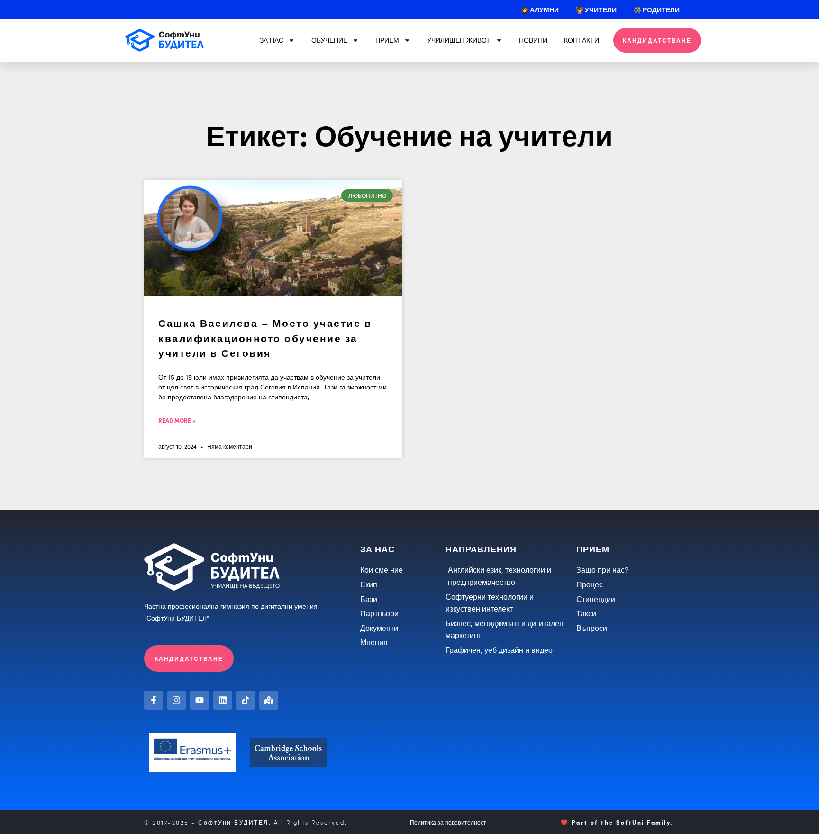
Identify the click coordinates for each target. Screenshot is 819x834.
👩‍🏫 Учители (596, 9)
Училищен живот (459, 40)
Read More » (176, 420)
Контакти (581, 40)
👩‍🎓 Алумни (539, 9)
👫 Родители (656, 9)
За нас (271, 40)
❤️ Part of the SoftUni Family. (617, 822)
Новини (533, 40)
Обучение (329, 40)
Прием (387, 40)
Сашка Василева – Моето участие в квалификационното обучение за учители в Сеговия (265, 337)
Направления (481, 549)
